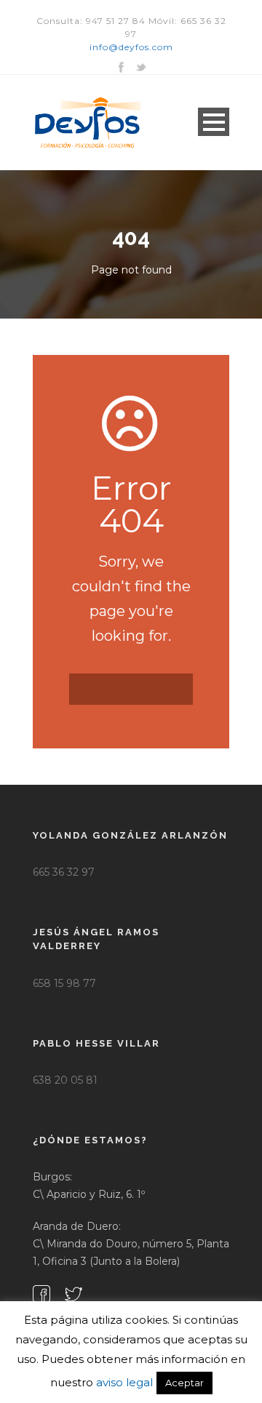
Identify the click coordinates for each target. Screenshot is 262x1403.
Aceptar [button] (184, 1382)
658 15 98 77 (64, 983)
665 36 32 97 (64, 872)
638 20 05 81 (65, 1080)
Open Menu (213, 122)
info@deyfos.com (131, 46)
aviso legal (124, 1382)
